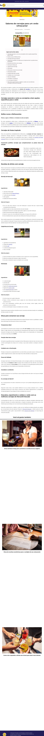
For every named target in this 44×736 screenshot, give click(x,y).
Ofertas (23, 1)
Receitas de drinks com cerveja (15, 63)
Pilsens (36, 121)
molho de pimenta (12, 286)
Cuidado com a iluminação (14, 75)
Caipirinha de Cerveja (12, 66)
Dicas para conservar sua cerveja (15, 70)
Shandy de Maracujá (12, 64)
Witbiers (29, 123)
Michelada (10, 68)
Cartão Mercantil (17, 1)
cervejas (28, 89)
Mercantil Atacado (27, 409)
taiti (8, 246)
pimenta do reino (10, 289)
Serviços (21, 1)
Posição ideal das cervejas (13, 73)
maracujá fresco (15, 193)
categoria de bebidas (29, 410)
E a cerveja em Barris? (12, 80)
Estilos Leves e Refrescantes (14, 56)
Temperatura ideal (12, 71)
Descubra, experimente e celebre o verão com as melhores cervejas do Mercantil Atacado (21, 82)
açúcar (13, 195)
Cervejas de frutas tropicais (14, 58)
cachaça (10, 244)
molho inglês (11, 287)
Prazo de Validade (12, 76)
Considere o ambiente (13, 78)
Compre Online (27, 1)
